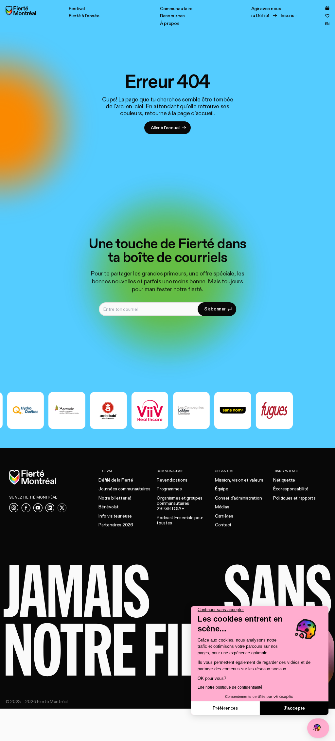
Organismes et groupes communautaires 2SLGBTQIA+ (180, 503)
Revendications (172, 480)
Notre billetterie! (114, 498)
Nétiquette (284, 480)
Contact (223, 525)
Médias (222, 507)
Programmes (169, 489)
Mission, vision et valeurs (239, 480)
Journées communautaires (124, 489)
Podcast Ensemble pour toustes (180, 520)
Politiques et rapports (294, 498)
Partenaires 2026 (115, 525)
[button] (77, 8)
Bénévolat (108, 507)
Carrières (224, 516)
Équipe (221, 489)
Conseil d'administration (238, 498)
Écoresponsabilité (291, 489)
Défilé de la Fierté (115, 480)
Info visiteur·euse (115, 516)
